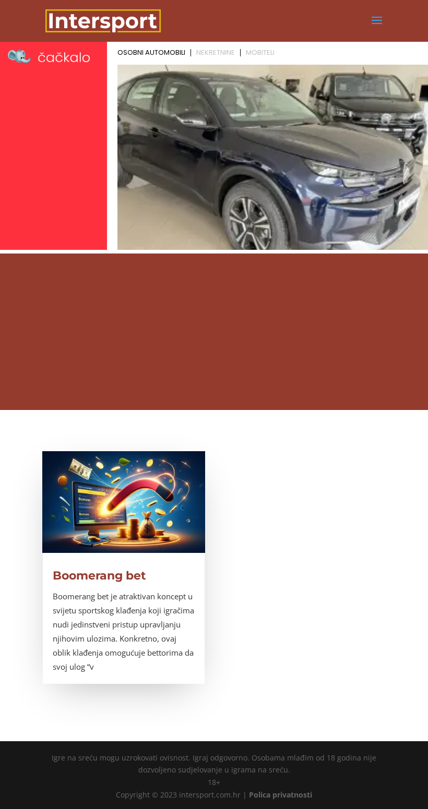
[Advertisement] (214, 332)
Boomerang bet (99, 576)
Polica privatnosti (280, 795)
